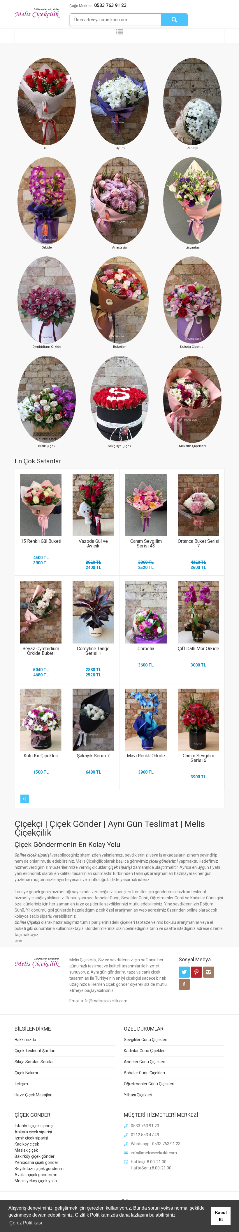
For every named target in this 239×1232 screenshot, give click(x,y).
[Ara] (174, 19)
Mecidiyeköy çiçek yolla (36, 1180)
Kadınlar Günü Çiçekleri (145, 1050)
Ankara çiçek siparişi (33, 1132)
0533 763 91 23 (110, 5)
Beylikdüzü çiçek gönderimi (39, 1168)
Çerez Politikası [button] (25, 1222)
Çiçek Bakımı (26, 1072)
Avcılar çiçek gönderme (36, 1174)
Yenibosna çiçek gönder (36, 1162)
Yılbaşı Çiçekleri (138, 1095)
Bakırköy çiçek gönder (35, 1156)
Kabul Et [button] (221, 1216)
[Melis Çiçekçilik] (38, 13)
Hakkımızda (25, 1039)
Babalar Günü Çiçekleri (144, 1072)
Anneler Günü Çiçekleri (144, 1061)
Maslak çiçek (26, 1150)
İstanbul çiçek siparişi (34, 1125)
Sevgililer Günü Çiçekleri (145, 1039)
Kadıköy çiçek (27, 1144)
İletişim (21, 1084)
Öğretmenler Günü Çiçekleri (149, 1084)
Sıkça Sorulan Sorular (34, 1061)
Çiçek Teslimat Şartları (35, 1050)
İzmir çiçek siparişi (31, 1138)
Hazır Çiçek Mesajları (33, 1095)
